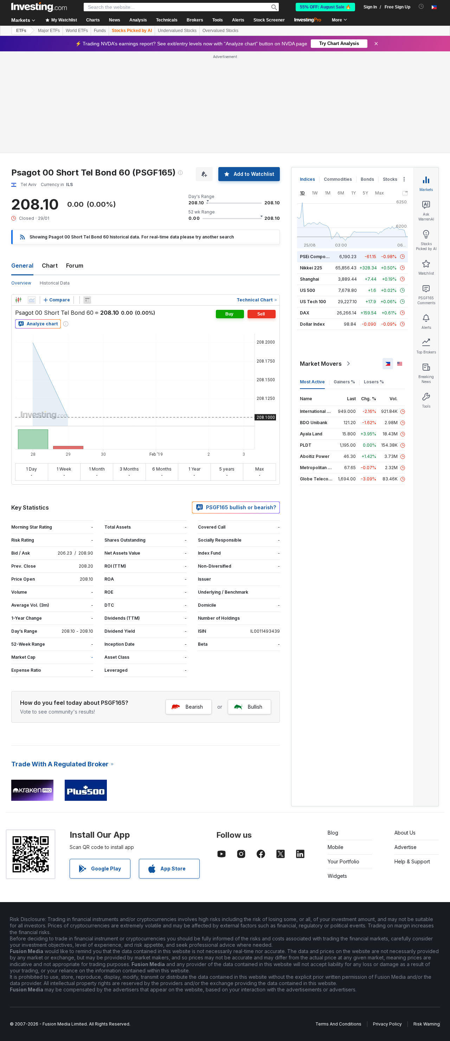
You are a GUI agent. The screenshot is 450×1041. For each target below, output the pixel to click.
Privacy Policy (387, 1024)
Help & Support (412, 861)
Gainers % (344, 381)
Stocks (390, 179)
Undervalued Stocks (177, 30)
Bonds (367, 179)
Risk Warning (426, 1024)
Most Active (312, 381)
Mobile (335, 847)
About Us (405, 833)
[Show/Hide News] (87, 300)
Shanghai (309, 279)
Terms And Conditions (338, 1024)
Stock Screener (269, 20)
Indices (307, 179)
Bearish (194, 707)
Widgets (337, 876)
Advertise (405, 847)
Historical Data (55, 283)
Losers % (374, 381)
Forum (74, 265)
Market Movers (321, 363)
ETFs (21, 30)
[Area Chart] (32, 300)
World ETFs (77, 30)
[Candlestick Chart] (18, 300)
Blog (333, 833)
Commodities (338, 179)
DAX (304, 312)
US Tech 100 (313, 301)
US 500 (307, 290)
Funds (100, 30)
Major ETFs (49, 30)
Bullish (255, 707)
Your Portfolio (343, 861)
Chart (50, 265)
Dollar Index (312, 324)
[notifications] (421, 6)
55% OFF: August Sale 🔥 (325, 7)
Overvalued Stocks (220, 30)
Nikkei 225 (311, 267)
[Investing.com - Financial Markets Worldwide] (39, 7)
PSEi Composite (316, 256)
